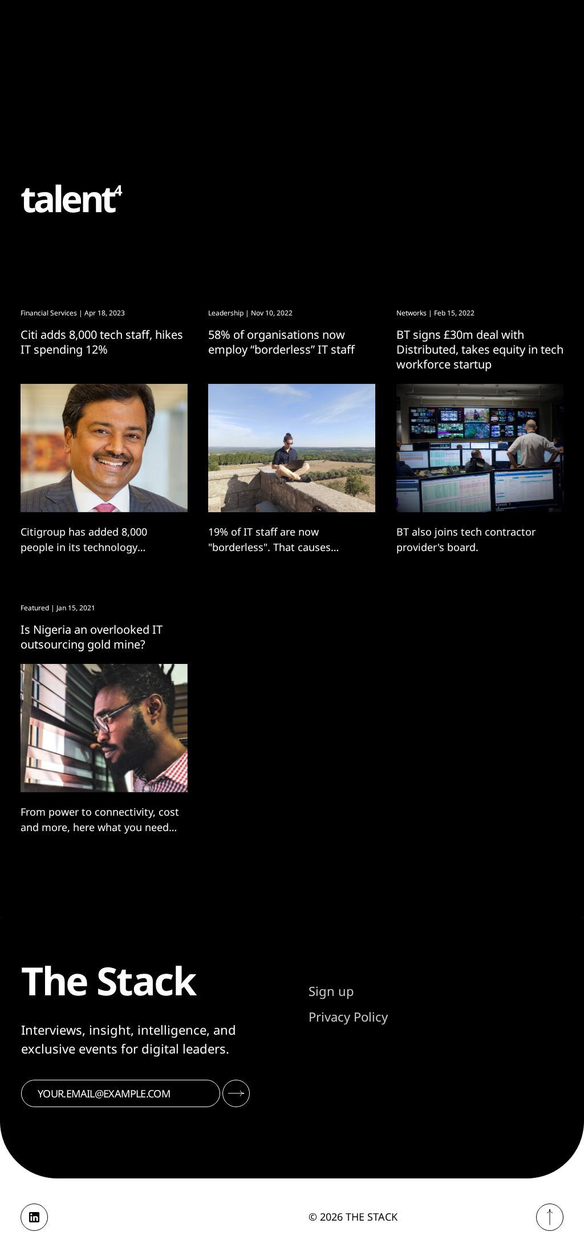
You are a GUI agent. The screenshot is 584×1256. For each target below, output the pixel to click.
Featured (35, 608)
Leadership (226, 313)
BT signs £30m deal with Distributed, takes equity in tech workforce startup (479, 349)
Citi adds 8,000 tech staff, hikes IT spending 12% (102, 342)
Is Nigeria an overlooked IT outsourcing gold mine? (92, 637)
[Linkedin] (34, 1217)
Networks (411, 313)
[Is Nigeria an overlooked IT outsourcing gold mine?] (104, 728)
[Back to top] (549, 1217)
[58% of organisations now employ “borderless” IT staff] (291, 448)
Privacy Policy (348, 1016)
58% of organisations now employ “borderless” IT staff (281, 342)
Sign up (331, 990)
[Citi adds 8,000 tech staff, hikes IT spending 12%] (104, 448)
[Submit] (236, 1093)
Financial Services (49, 313)
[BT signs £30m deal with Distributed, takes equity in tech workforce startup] (479, 448)
